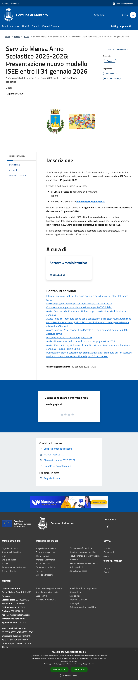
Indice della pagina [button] (17, 156)
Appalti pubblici (43, 563)
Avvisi (26, 36)
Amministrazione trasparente (83, 588)
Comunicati (109, 552)
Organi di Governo (10, 548)
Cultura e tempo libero (46, 552)
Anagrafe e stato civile (46, 548)
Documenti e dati (9, 571)
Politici (5, 563)
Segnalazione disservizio (47, 592)
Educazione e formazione (81, 548)
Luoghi (107, 568)
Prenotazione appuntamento (49, 588)
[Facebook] (108, 15)
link (92, 663)
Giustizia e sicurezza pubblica (83, 552)
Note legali (74, 603)
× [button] (135, 651)
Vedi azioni (121, 49)
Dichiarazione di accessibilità (83, 607)
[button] (69, 675)
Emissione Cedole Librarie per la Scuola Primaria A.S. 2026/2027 (79, 303)
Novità (17, 36)
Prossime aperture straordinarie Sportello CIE (69, 337)
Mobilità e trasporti (44, 574)
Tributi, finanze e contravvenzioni (85, 555)
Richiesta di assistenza (46, 599)
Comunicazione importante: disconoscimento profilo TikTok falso (79, 307)
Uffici (4, 556)
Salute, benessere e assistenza (84, 563)
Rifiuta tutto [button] (79, 669)
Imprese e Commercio (45, 559)
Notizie (107, 548)
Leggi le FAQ (41, 595)
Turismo (39, 571)
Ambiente (74, 559)
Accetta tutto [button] (59, 669)
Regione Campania (10, 3)
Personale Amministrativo (13, 567)
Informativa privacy (78, 599)
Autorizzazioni (76, 567)
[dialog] (69, 664)
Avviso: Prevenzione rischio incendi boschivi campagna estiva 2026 (80, 341)
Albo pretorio (75, 592)
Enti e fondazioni (9, 559)
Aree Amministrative (11, 552)
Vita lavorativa (42, 556)
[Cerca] (133, 15)
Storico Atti (75, 595)
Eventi (106, 572)
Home (7, 36)
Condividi (108, 49)
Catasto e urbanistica (45, 567)
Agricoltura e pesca (78, 570)
